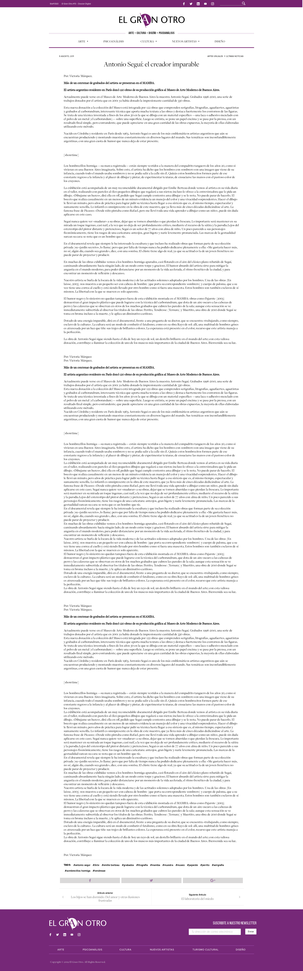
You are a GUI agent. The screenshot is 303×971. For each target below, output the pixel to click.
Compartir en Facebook (90, 880)
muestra (168, 865)
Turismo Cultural (206, 949)
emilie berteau (111, 865)
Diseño (220, 41)
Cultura (145, 42)
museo (181, 865)
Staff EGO (54, 4)
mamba (156, 865)
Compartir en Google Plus (213, 880)
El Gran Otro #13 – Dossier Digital (76, 4)
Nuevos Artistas (182, 42)
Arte (80, 42)
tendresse (99, 870)
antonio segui (82, 865)
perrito (205, 865)
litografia (143, 865)
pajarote (193, 865)
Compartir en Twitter (151, 880)
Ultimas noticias (235, 56)
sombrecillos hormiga (78, 870)
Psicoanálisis (113, 41)
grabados (129, 865)
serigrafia (219, 865)
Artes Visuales (215, 56)
